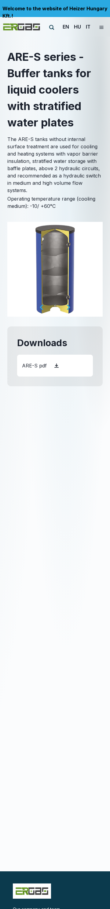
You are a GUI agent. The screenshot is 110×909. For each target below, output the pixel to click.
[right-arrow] (68, 307)
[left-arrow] (41, 307)
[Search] (51, 27)
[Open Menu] (101, 26)
